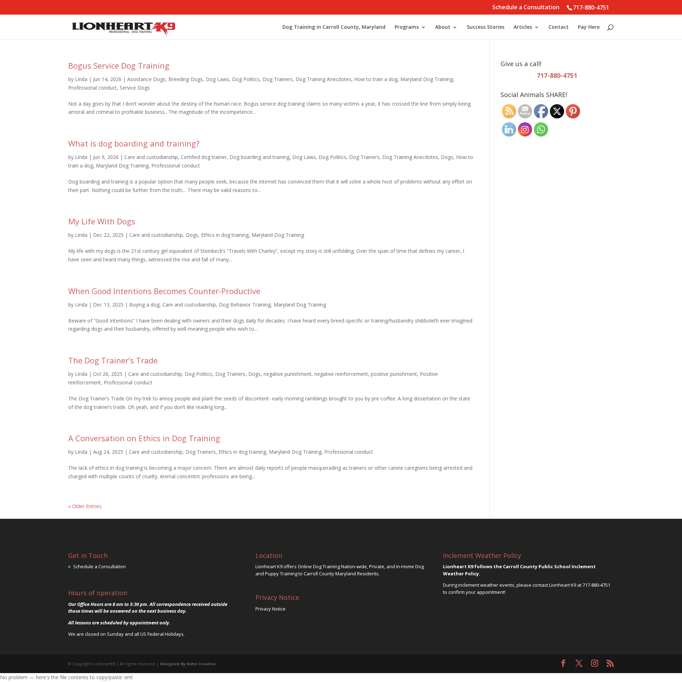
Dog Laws (217, 79)
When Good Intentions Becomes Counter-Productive (164, 291)
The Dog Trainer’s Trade (113, 360)
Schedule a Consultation (525, 7)
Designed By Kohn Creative (188, 663)
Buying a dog (144, 304)
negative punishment (288, 374)
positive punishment (394, 374)
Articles (523, 27)
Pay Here (589, 27)
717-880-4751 (591, 7)
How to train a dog (375, 79)
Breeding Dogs (185, 79)
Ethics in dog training (225, 234)
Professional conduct (92, 87)
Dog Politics (246, 79)
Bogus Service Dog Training (118, 65)
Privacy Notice (270, 609)
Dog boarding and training (259, 157)
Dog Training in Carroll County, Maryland (333, 27)
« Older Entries (85, 506)
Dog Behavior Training (245, 304)
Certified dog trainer (204, 157)
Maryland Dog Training (426, 79)
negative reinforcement (341, 374)
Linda (81, 79)
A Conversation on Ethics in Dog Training (144, 438)
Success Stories (485, 27)
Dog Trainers (277, 79)
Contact (558, 27)
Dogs (447, 157)
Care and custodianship (151, 157)
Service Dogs (135, 87)
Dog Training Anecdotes (323, 79)
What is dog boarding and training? (134, 143)
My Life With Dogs (101, 221)
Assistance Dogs (146, 79)
